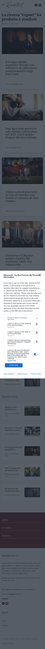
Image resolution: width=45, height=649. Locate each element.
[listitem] (22, 318)
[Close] (40, 275)
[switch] (36, 324)
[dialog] (22, 324)
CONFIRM (13, 365)
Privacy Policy (36, 374)
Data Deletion (9, 374)
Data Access (22, 374)
